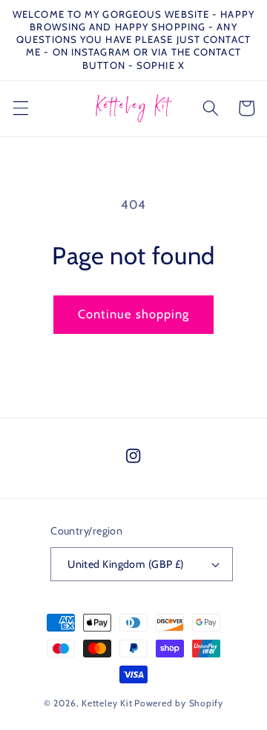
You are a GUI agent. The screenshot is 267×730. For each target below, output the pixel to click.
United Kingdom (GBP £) (125, 564)
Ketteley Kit (107, 703)
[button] (20, 108)
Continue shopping (134, 314)
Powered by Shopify (178, 703)
